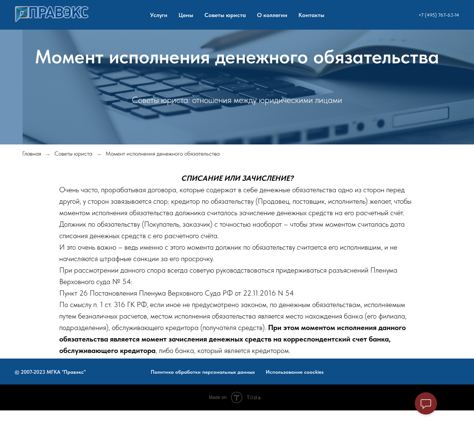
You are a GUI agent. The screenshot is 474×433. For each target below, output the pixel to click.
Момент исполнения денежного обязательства (163, 153)
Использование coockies (295, 372)
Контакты (311, 15)
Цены (185, 15)
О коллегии (272, 15)
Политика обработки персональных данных (203, 372)
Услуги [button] (158, 15)
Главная (31, 153)
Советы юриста (225, 15)
